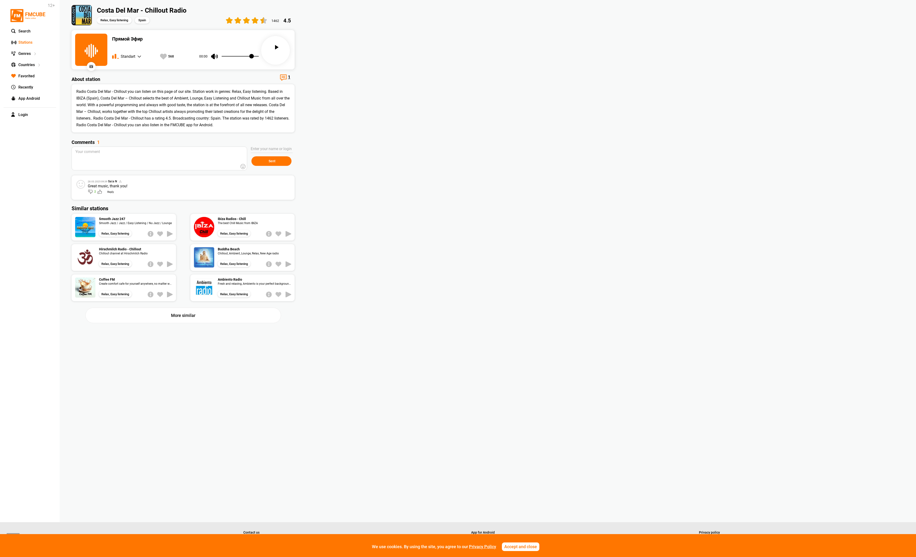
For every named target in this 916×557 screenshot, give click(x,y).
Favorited (26, 76)
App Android (29, 98)
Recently (25, 87)
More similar (183, 315)
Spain (142, 20)
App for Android (483, 532)
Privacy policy (709, 532)
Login (23, 114)
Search (24, 31)
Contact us (251, 532)
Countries (26, 65)
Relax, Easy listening (114, 20)
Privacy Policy (482, 546)
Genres (24, 53)
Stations (25, 42)
